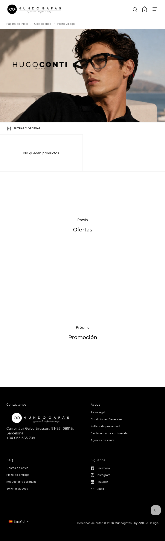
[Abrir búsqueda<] (135, 9)
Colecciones (42, 23)
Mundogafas (123, 523)
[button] (18, 521)
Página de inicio (17, 23)
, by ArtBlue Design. (146, 523)
